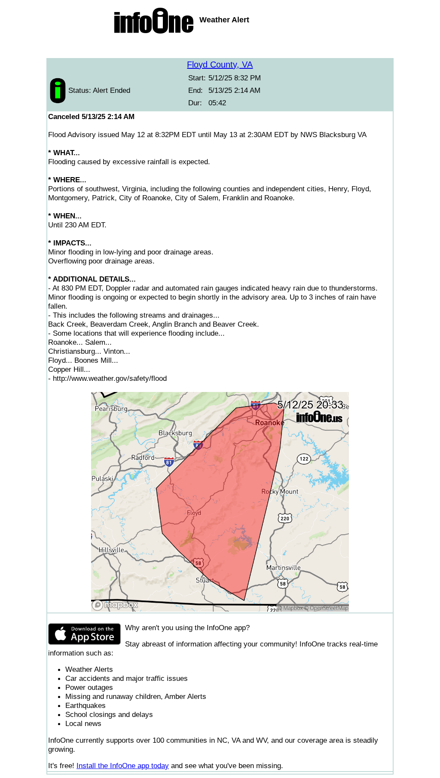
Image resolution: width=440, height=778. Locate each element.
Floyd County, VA (220, 64)
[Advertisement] (220, 47)
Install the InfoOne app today (122, 765)
